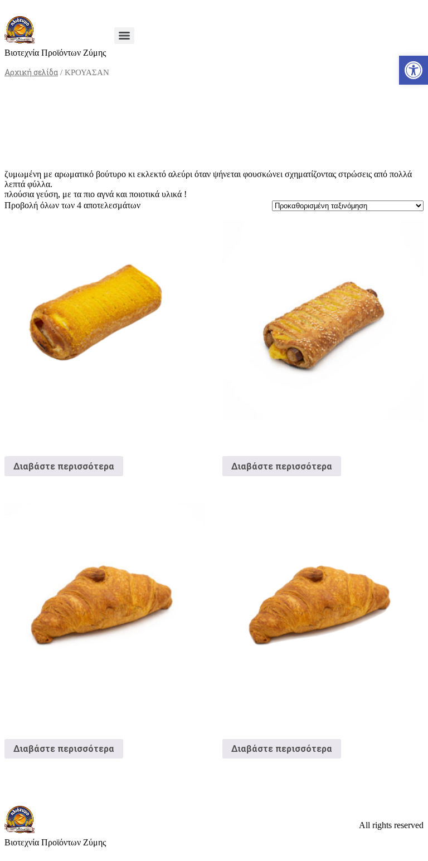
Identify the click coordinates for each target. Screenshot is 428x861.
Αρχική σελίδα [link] (31, 72)
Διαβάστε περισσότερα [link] (63, 466)
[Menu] (124, 35)
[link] (413, 70)
